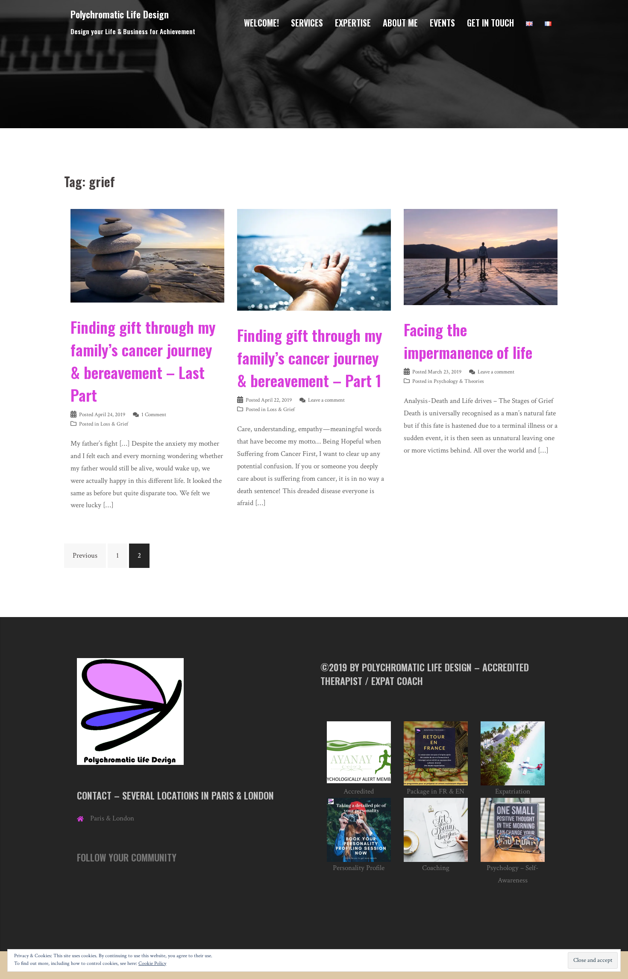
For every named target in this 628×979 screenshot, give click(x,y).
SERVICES (307, 22)
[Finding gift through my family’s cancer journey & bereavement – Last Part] (147, 255)
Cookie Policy (152, 963)
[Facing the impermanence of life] (481, 256)
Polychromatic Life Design (119, 14)
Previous (85, 555)
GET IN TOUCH (490, 22)
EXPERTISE (353, 22)
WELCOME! (261, 22)
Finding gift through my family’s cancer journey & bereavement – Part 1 (309, 357)
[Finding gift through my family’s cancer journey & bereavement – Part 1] (314, 259)
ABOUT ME (400, 22)
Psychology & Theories (459, 381)
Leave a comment (326, 400)
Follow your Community (126, 857)
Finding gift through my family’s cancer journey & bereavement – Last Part (143, 360)
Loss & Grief (114, 424)
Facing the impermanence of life (468, 340)
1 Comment (153, 414)
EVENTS (442, 22)
